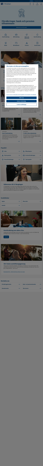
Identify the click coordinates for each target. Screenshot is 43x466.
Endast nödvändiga (21, 101)
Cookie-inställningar (21, 104)
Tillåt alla (21, 97)
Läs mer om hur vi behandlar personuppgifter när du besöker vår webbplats (21, 94)
